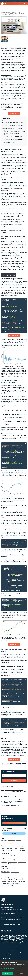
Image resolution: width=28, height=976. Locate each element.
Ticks (12, 885)
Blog (19, 924)
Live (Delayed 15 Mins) (19, 879)
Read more (9, 967)
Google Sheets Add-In (12, 861)
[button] (14, 968)
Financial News (4, 879)
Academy (5, 12)
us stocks (16, 850)
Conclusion (6, 144)
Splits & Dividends (21, 881)
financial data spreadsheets (7, 844)
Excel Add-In (4, 861)
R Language (14, 855)
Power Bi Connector (21, 861)
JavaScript (4, 855)
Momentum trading (6, 75)
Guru (9, 868)
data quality (19, 841)
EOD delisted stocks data (14, 842)
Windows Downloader (17, 863)
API (2, 841)
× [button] (26, 961)
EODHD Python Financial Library (7, 859)
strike (3, 850)
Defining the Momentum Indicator (13, 133)
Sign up (24, 3)
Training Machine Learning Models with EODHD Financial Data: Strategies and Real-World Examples (13, 790)
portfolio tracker (9, 848)
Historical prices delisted (6, 846)
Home (1, 12)
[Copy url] (25, 299)
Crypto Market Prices (5, 873)
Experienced (4, 868)
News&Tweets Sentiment (6, 881)
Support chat (6, 924)
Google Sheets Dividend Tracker (8, 796)
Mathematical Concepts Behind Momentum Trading (12, 123)
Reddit (13, 924)
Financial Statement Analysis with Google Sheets (12, 799)
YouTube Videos (22, 850)
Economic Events (5, 877)
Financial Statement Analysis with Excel (10, 805)
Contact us (14, 833)
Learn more (22, 0)
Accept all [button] (7, 973)
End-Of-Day (12, 877)
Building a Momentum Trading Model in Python (14, 131)
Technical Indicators (5, 885)
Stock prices (22, 848)
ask (5, 841)
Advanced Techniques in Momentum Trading (14, 139)
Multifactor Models (10, 142)
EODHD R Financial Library (19, 859)
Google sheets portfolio (18, 844)
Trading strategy (9, 850)
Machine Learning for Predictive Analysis (15, 141)
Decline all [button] (20, 973)
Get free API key (14, 823)
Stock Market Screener (6, 883)
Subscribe (14, 780)
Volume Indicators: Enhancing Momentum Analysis (12, 129)
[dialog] (14, 968)
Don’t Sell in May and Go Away (8, 794)
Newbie (13, 868)
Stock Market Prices (14, 873)
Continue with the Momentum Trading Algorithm (13, 137)
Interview (14, 846)
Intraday (11, 879)
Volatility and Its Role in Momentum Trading (13, 125)
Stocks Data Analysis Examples (14, 12)
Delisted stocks (4, 842)
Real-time (16, 848)
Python (9, 855)
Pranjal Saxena (12, 36)
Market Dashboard (21, 846)
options (3, 848)
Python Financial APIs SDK (6, 863)
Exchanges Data (19, 877)
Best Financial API (11, 841)
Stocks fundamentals (16, 883)
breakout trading (20, 763)
